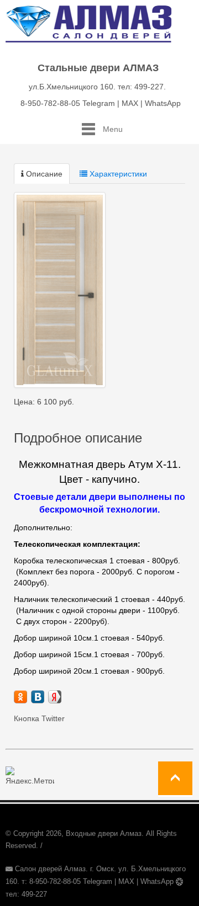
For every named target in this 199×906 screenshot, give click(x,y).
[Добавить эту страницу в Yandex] (54, 697)
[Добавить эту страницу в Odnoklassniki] (20, 697)
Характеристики (117, 173)
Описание (43, 173)
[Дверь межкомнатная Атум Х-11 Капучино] (60, 290)
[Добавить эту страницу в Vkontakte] (37, 697)
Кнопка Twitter (39, 718)
